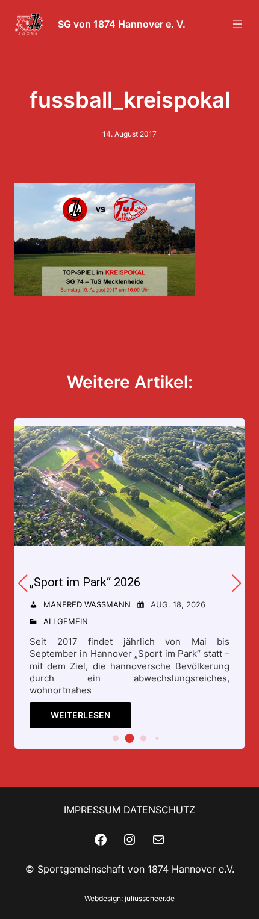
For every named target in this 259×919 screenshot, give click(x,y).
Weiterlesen (80, 715)
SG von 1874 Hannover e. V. (122, 24)
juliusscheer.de (150, 898)
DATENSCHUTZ (159, 810)
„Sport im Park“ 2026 (85, 582)
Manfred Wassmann (87, 604)
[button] (116, 738)
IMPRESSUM (92, 810)
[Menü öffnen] (237, 24)
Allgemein (65, 621)
